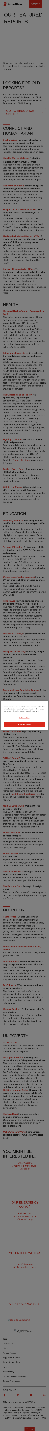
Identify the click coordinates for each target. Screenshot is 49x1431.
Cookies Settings (24, 718)
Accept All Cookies (24, 724)
